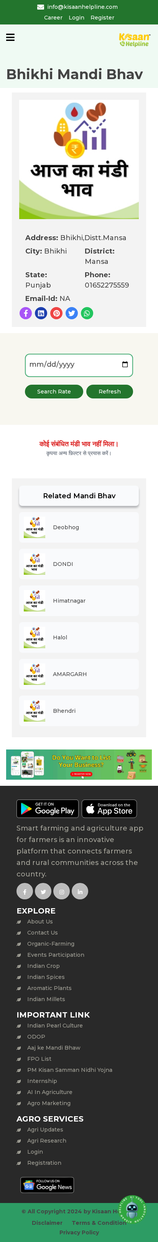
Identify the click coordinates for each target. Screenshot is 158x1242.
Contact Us (42, 932)
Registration (44, 1162)
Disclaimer (47, 1222)
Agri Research (46, 1140)
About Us (40, 921)
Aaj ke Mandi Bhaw (54, 1047)
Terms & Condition (99, 1222)
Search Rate (54, 391)
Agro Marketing (49, 1103)
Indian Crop (43, 965)
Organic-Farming (50, 943)
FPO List (39, 1058)
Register (102, 17)
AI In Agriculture (49, 1092)
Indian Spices (46, 977)
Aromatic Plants (49, 988)
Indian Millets (46, 999)
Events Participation (55, 954)
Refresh (110, 391)
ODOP (36, 1036)
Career (53, 17)
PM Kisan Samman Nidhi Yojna (69, 1069)
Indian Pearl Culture (55, 1025)
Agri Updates (45, 1129)
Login (76, 17)
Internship (42, 1081)
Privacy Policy (79, 1232)
